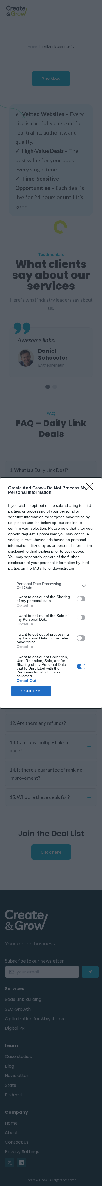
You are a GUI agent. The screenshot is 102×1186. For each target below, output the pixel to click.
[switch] (81, 598)
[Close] (91, 488)
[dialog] (51, 593)
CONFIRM (31, 691)
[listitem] (51, 585)
